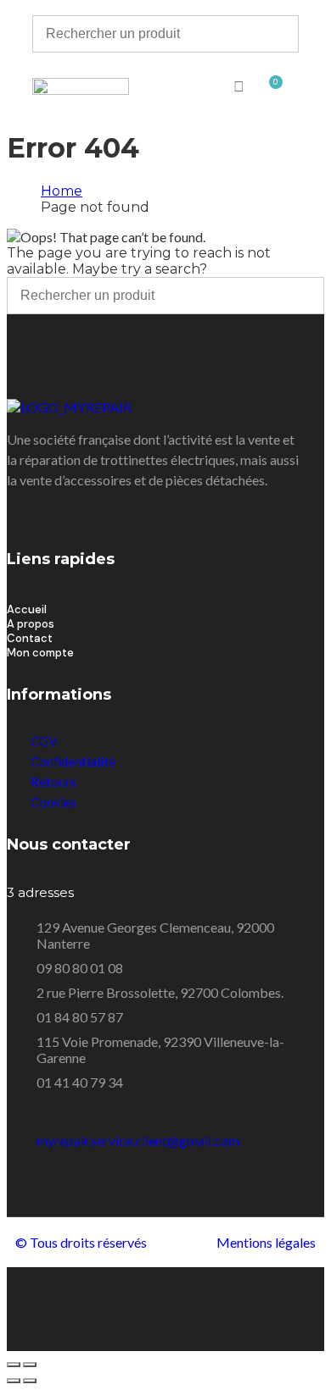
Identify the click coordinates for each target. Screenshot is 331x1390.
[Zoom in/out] (29, 1364)
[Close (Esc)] (13, 1364)
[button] (165, 87)
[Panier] (272, 87)
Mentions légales (266, 1242)
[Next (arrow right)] (29, 1380)
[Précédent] (13, 1380)
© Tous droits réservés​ (81, 1242)
